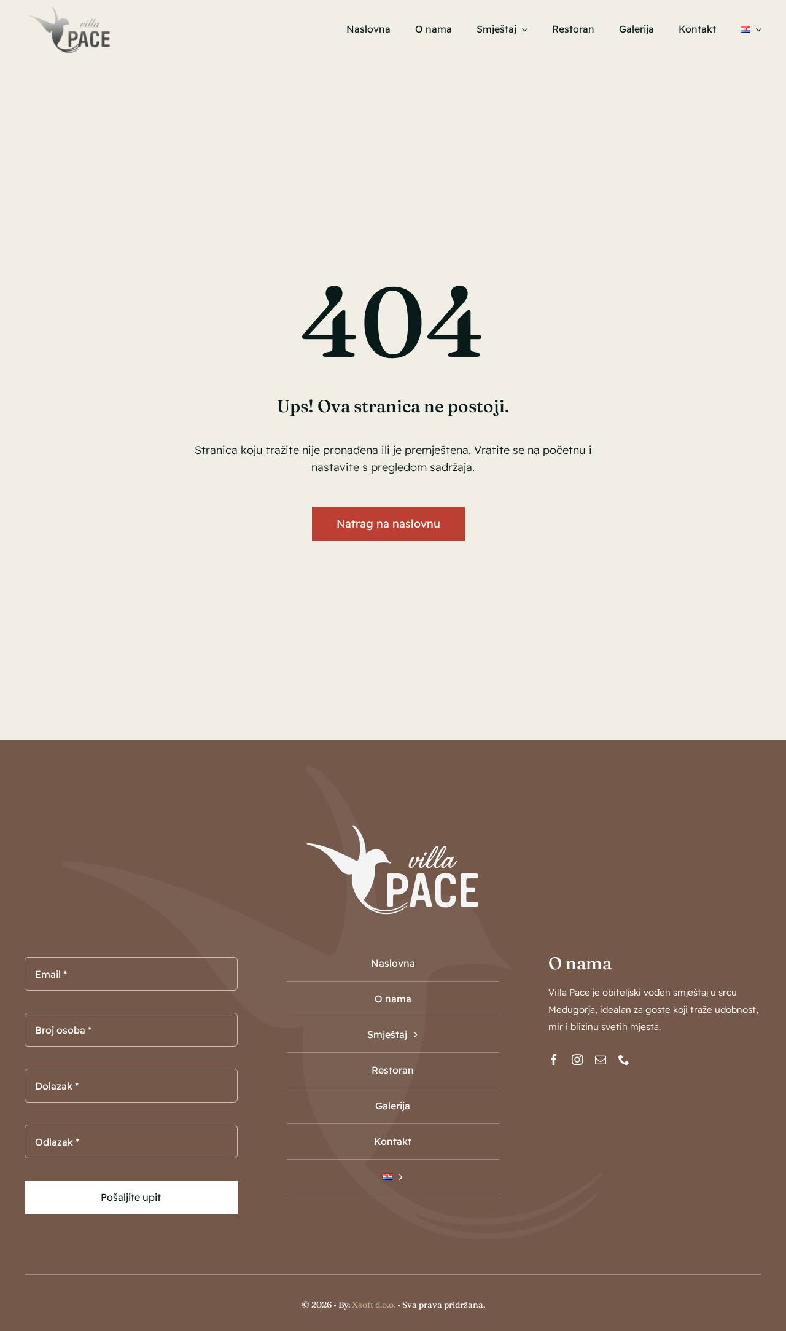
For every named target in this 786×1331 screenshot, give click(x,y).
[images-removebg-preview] (69, 8)
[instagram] (577, 1059)
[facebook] (553, 1059)
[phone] (623, 1059)
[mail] (600, 1059)
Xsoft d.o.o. (373, 1304)
